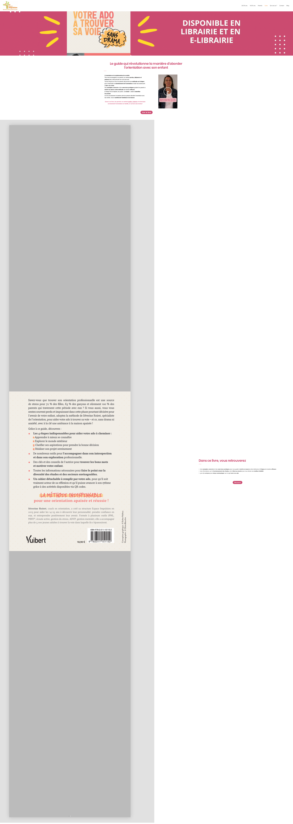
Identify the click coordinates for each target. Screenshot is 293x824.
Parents (260, 5)
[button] (167, 91)
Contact (281, 5)
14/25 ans (252, 5)
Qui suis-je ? (273, 5)
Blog (288, 5)
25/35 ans (244, 5)
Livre (266, 5)
